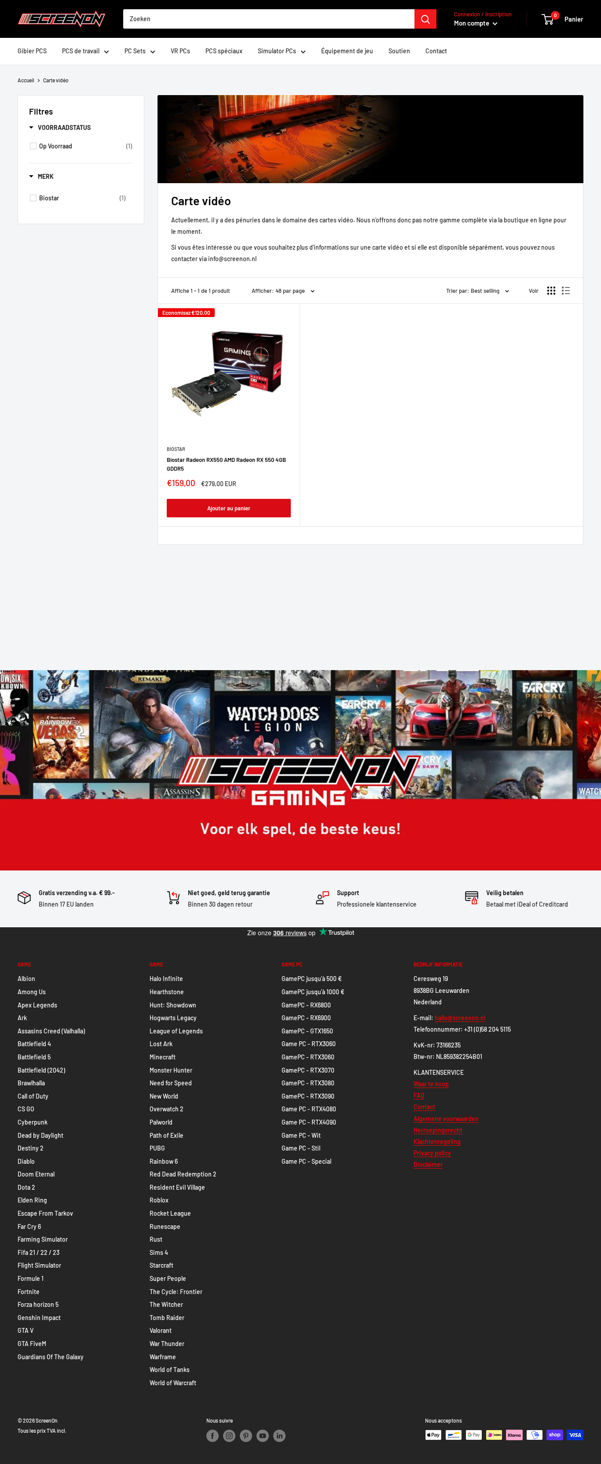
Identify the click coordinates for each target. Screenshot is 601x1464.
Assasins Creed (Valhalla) (51, 1031)
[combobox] (268, 19)
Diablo (26, 1161)
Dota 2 (26, 1187)
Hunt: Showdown (173, 1005)
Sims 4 (159, 1252)
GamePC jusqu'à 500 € (312, 978)
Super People (168, 1278)
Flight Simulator (39, 1265)
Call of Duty (33, 1096)
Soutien (399, 51)
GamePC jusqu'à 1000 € (313, 992)
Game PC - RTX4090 (309, 1122)
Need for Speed (171, 1083)
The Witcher (166, 1304)
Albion (26, 978)
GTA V (25, 1330)
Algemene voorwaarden (446, 1118)
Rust (156, 1239)
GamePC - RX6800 (306, 1005)
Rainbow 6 (164, 1161)
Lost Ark (161, 1043)
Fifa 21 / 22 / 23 (38, 1252)
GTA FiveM (32, 1343)
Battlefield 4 (34, 1043)
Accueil (26, 80)
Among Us (32, 992)
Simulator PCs (277, 51)
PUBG (157, 1148)
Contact (436, 51)
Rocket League (170, 1213)
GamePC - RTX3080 (308, 1083)
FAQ (419, 1095)
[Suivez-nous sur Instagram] (229, 1436)
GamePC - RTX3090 (308, 1096)
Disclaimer (428, 1164)
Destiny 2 (31, 1148)
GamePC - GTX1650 (307, 1031)
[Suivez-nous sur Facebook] (212, 1436)
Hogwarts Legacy (173, 1017)
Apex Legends (37, 1005)
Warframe (163, 1357)
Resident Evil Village (177, 1187)
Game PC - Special (306, 1161)
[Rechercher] (425, 19)
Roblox (159, 1200)
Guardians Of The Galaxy (51, 1357)
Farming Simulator (43, 1239)
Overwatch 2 (166, 1109)
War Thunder (167, 1343)
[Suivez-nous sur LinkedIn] (279, 1436)
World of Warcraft (173, 1383)
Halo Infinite (166, 978)
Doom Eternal (36, 1174)
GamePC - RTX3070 (308, 1070)
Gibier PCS (32, 51)
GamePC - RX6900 (306, 1017)
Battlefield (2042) (41, 1070)
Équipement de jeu (347, 51)
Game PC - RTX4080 (309, 1109)
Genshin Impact (39, 1317)
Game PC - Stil (301, 1148)
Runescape (165, 1226)
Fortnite (29, 1291)
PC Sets (135, 51)
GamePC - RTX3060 (308, 1057)
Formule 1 (31, 1278)
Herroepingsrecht (438, 1130)
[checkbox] (85, 146)
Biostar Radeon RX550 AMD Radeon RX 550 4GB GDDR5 (226, 464)
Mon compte (472, 23)
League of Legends (176, 1031)
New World (164, 1096)
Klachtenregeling (437, 1141)
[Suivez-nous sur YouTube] (263, 1436)
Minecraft (163, 1057)
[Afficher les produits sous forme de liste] (566, 291)
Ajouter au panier (228, 508)
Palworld (161, 1122)
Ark (22, 1017)
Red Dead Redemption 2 (183, 1174)
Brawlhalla (31, 1083)
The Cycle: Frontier (176, 1291)
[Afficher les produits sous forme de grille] (551, 291)
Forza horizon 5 (38, 1304)
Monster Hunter (171, 1070)
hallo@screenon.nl (460, 1017)
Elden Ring (32, 1200)
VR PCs (180, 51)
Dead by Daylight (40, 1135)
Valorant (161, 1330)
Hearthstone (167, 992)
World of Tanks (170, 1369)
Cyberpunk (33, 1122)
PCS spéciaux (223, 51)
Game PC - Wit (301, 1135)
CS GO (26, 1109)
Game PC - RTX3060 (309, 1043)
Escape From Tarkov (45, 1213)
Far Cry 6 (29, 1226)
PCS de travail (80, 51)
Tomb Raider (167, 1317)
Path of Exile (166, 1135)
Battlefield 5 (34, 1057)
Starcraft (161, 1265)
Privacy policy (432, 1153)
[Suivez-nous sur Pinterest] (246, 1436)
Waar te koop (431, 1084)
